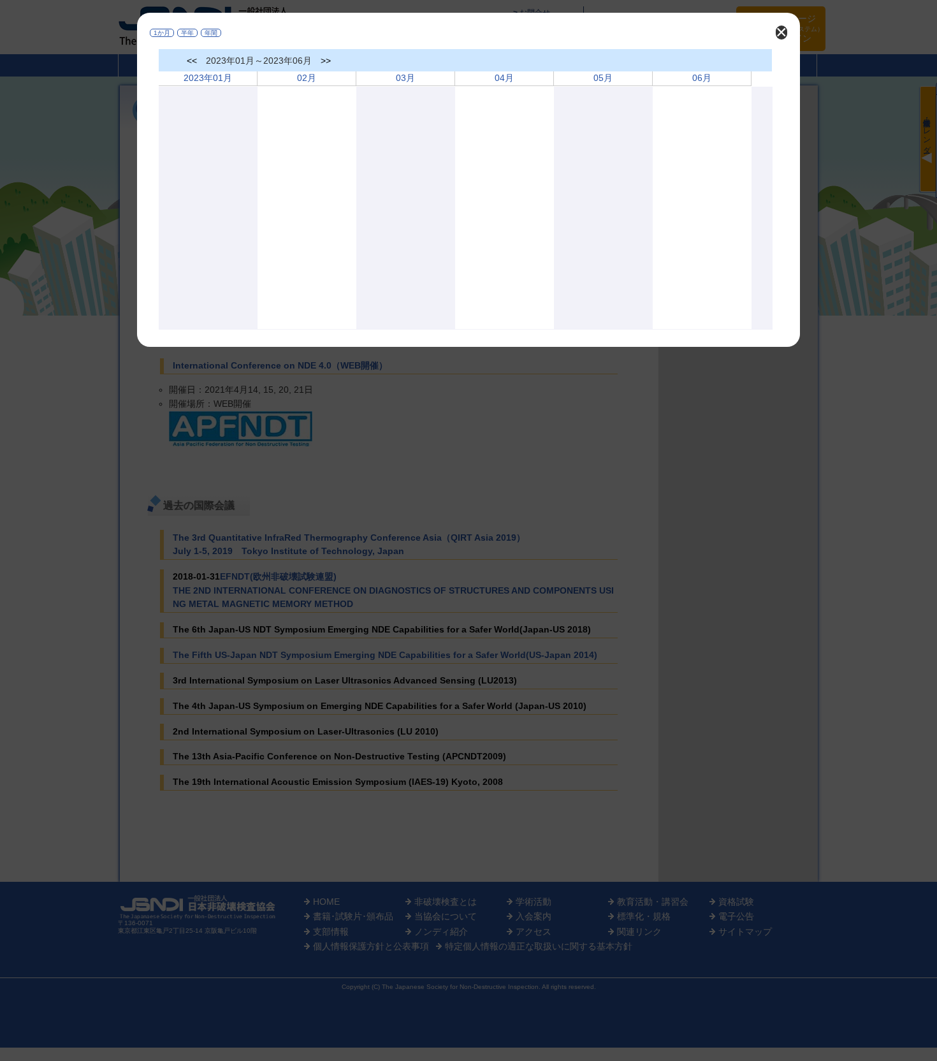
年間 (211, 32)
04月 (504, 78)
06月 (701, 78)
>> (326, 60)
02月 (306, 78)
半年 (187, 32)
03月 (405, 78)
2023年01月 (208, 78)
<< (192, 60)
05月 (603, 78)
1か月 (162, 32)
